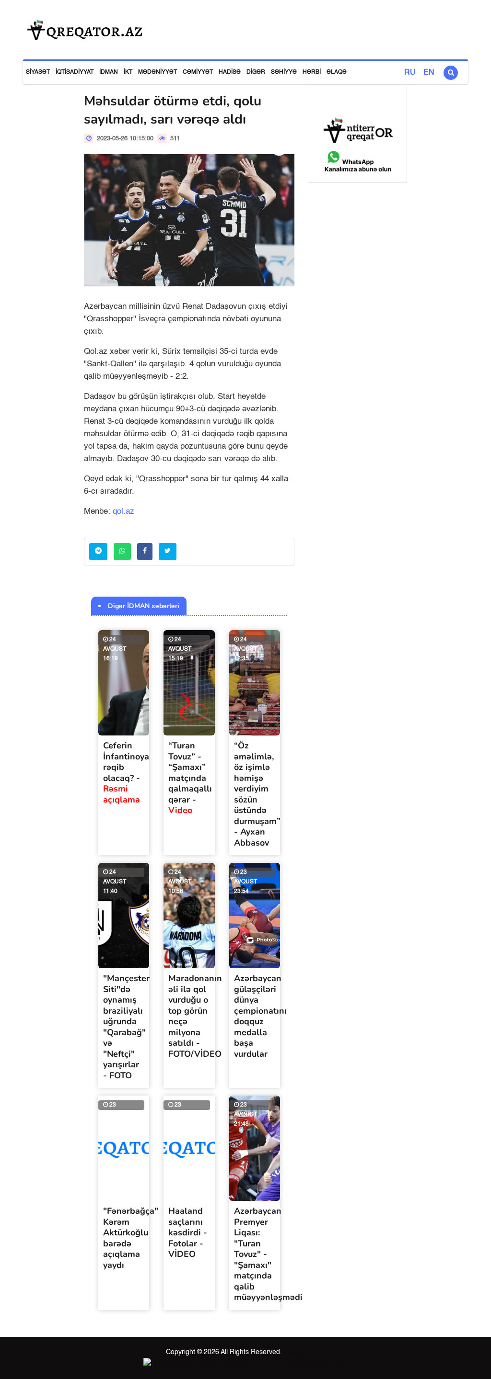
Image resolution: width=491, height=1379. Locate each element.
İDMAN (108, 72)
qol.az (123, 512)
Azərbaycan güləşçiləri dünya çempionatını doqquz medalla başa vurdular (260, 1016)
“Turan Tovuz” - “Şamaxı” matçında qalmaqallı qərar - (190, 778)
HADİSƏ (230, 72)
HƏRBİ (312, 72)
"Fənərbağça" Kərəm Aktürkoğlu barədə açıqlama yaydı (130, 1238)
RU (410, 73)
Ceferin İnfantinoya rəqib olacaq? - (126, 772)
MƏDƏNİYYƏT (157, 72)
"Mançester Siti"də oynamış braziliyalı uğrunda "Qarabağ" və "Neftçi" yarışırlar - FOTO (126, 1026)
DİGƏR (255, 72)
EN (428, 73)
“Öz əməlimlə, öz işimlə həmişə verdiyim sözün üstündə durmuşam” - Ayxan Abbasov (257, 794)
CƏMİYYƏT (198, 72)
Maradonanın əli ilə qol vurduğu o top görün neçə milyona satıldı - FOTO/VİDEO (195, 1016)
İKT (128, 72)
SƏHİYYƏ (284, 72)
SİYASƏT (38, 72)
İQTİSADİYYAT (75, 72)
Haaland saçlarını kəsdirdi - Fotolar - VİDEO (187, 1232)
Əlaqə (337, 72)
